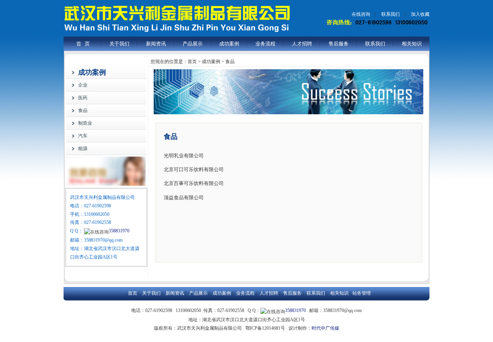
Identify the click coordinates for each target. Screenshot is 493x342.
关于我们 (119, 44)
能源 (82, 148)
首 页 (83, 44)
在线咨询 (361, 14)
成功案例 (229, 44)
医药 (82, 97)
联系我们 (390, 14)
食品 (82, 110)
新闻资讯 (156, 44)
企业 (82, 85)
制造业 (85, 123)
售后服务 (339, 44)
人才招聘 (302, 44)
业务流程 (265, 44)
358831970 (119, 231)
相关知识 (412, 44)
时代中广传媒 (325, 328)
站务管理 (361, 293)
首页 (132, 293)
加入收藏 (420, 14)
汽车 (82, 135)
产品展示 (193, 44)
